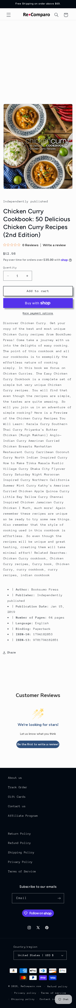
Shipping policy (23, 999)
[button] (8, 15)
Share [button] (11, 652)
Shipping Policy (21, 852)
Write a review (54, 245)
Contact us (17, 806)
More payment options (38, 313)
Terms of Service (22, 871)
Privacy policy (25, 993)
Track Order (17, 787)
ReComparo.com (31, 986)
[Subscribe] (59, 898)
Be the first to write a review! (38, 744)
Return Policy (19, 833)
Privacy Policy (20, 862)
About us (15, 777)
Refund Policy (19, 843)
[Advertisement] (38, 60)
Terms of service (53, 993)
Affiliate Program (23, 815)
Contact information (55, 999)
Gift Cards (17, 796)
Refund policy (57, 986)
